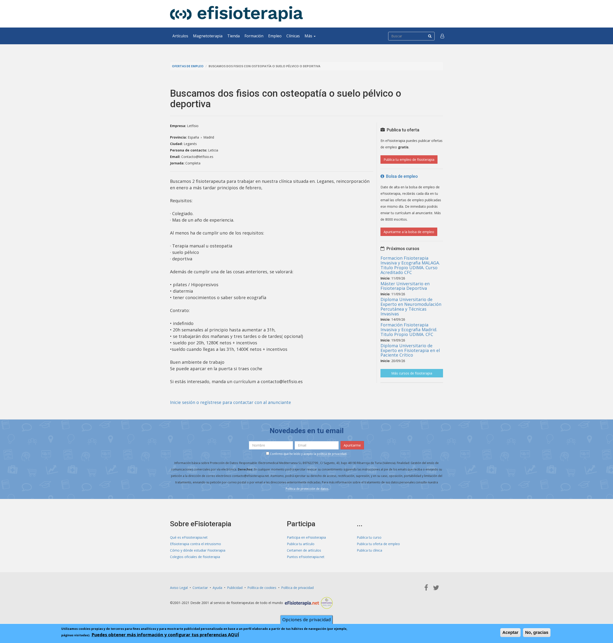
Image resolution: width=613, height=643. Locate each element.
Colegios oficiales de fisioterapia (195, 556)
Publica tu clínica (369, 550)
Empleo (275, 36)
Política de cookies (261, 587)
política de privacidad (331, 454)
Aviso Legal (179, 587)
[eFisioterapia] (236, 14)
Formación (253, 36)
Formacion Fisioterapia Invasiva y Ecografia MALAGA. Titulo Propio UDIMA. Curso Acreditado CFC (410, 265)
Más (309, 36)
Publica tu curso (369, 537)
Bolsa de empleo (401, 176)
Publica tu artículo (300, 544)
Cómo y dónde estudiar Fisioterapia (197, 550)
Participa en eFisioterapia (306, 537)
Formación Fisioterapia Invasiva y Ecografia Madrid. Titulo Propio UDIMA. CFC (408, 329)
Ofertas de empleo (188, 66)
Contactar (200, 587)
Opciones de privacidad (306, 619)
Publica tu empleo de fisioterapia (409, 159)
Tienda (233, 36)
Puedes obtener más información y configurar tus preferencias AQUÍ (165, 634)
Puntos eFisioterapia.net (305, 556)
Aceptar (510, 632)
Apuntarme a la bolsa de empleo (409, 231)
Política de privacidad (297, 587)
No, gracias (536, 632)
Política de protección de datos (307, 489)
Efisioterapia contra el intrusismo (195, 544)
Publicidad (235, 587)
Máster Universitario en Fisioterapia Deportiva (405, 286)
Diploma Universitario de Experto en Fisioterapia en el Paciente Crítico (410, 350)
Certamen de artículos (304, 550)
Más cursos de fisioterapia (411, 373)
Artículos (180, 36)
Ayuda (217, 587)
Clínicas (293, 36)
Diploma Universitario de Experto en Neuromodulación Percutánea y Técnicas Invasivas (410, 306)
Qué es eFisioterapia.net (189, 537)
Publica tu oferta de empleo (378, 544)
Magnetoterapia (207, 36)
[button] (442, 36)
